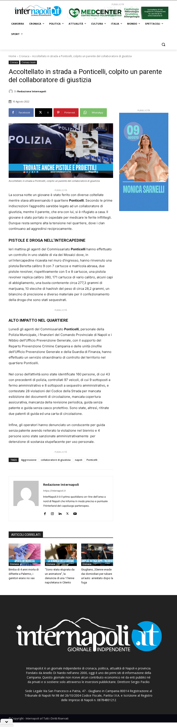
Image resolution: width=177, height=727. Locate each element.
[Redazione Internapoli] (11, 91)
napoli (78, 459)
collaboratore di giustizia (56, 459)
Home (12, 56)
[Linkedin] (60, 512)
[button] (163, 44)
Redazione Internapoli (31, 91)
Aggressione (28, 459)
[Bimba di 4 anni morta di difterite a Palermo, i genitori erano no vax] (25, 555)
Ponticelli (92, 459)
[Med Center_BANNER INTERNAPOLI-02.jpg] (117, 13)
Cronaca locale (29, 62)
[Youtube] (75, 512)
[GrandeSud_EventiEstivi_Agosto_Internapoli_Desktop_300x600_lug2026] (143, 162)
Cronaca (24, 56)
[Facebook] (44, 512)
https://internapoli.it (54, 490)
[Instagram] (52, 512)
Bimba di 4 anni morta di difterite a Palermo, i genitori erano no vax (24, 574)
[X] (67, 512)
